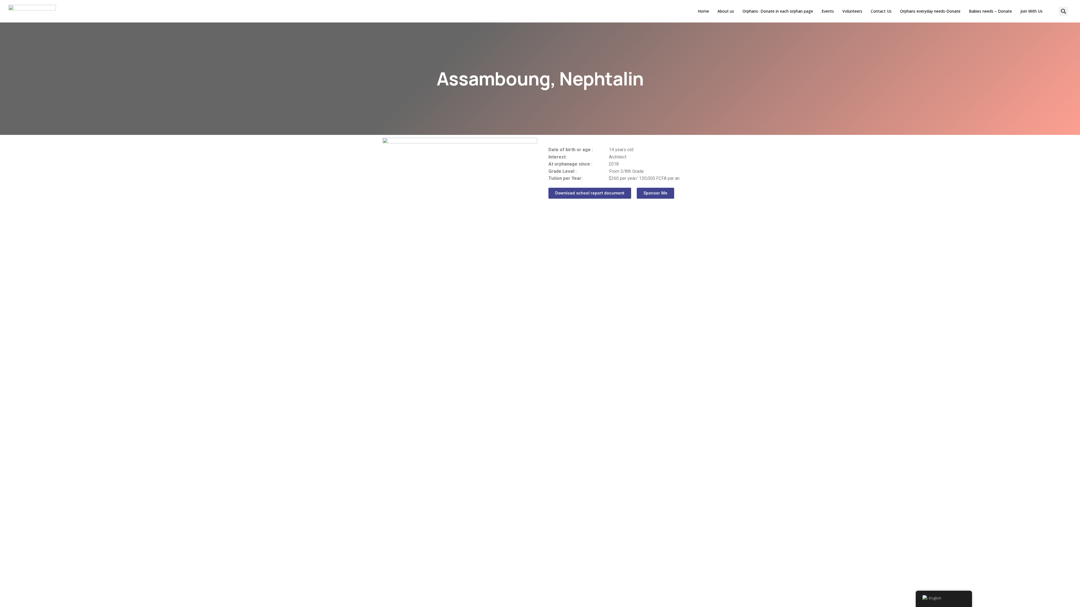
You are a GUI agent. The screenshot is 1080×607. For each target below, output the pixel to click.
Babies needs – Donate (990, 11)
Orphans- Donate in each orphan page (777, 11)
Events (828, 11)
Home (703, 11)
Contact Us (881, 11)
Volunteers (852, 11)
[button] (589, 193)
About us (725, 11)
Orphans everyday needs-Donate (930, 11)
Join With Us (1031, 11)
